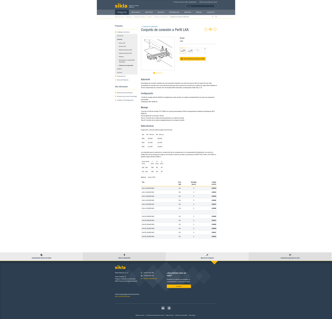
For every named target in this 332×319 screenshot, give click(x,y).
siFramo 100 (122, 46)
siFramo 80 (122, 43)
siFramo (119, 72)
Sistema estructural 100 (125, 50)
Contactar (179, 286)
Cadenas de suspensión (161, 16)
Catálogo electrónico (139, 16)
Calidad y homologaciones (125, 100)
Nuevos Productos (122, 80)
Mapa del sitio (169, 315)
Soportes (121, 56)
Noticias (161, 12)
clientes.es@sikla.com (150, 278)
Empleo (199, 12)
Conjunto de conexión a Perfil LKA (179, 16)
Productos (121, 12)
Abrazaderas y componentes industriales (127, 61)
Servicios (149, 12)
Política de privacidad (181, 315)
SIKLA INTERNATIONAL (122, 296)
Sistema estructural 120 (125, 53)
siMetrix (119, 69)
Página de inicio (119, 16)
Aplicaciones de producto (125, 92)
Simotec (150, 16)
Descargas (135, 12)
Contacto (211, 12)
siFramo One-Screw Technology (127, 96)
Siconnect (120, 36)
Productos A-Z (121, 76)
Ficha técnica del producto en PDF (194, 58)
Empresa (187, 12)
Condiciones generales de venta (155, 315)
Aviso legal (192, 315)
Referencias (174, 12)
